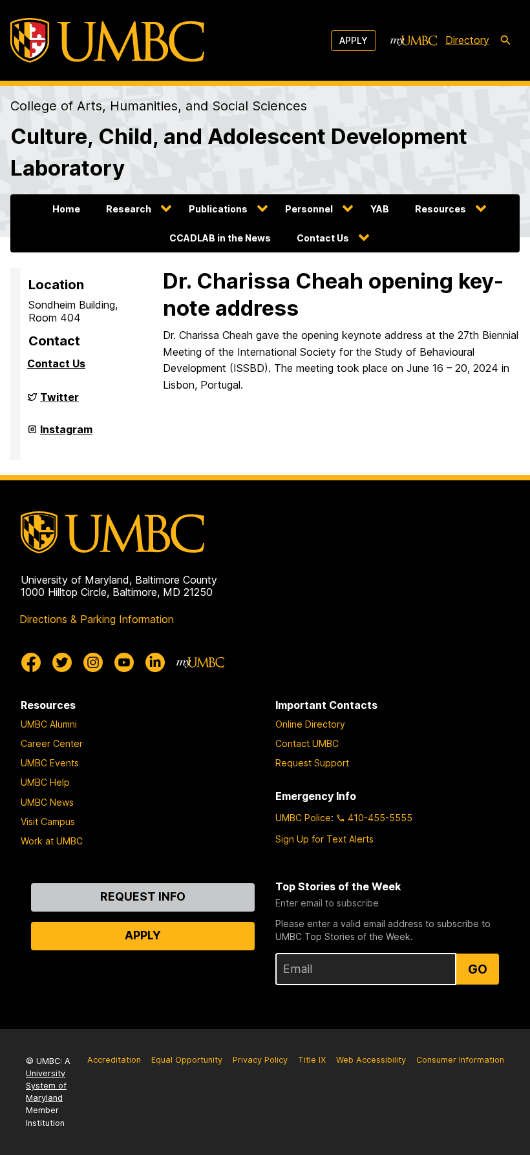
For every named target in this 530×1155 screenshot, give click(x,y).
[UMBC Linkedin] (155, 662)
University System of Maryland (46, 1085)
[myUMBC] (414, 40)
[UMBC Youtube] (124, 662)
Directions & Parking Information (96, 619)
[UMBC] (107, 40)
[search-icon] (505, 40)
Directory (467, 40)
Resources (440, 208)
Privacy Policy (260, 1060)
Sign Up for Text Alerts (324, 838)
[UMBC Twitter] (62, 662)
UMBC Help (45, 782)
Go (477, 969)
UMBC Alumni (49, 724)
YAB (379, 208)
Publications (218, 208)
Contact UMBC (307, 743)
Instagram (66, 434)
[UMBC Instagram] (93, 662)
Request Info (143, 896)
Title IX (312, 1060)
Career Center (52, 743)
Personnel (309, 208)
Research (128, 208)
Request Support (312, 762)
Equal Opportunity (186, 1060)
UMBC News (47, 802)
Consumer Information (460, 1060)
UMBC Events (50, 762)
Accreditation (114, 1060)
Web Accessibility (371, 1060)
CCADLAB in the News (220, 237)
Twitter (59, 402)
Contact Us (323, 237)
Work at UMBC (52, 840)
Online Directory (310, 724)
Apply (353, 40)
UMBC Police (303, 817)
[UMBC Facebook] (31, 662)
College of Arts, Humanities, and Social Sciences (158, 106)
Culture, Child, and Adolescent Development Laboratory (238, 152)
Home (66, 208)
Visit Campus (48, 821)
